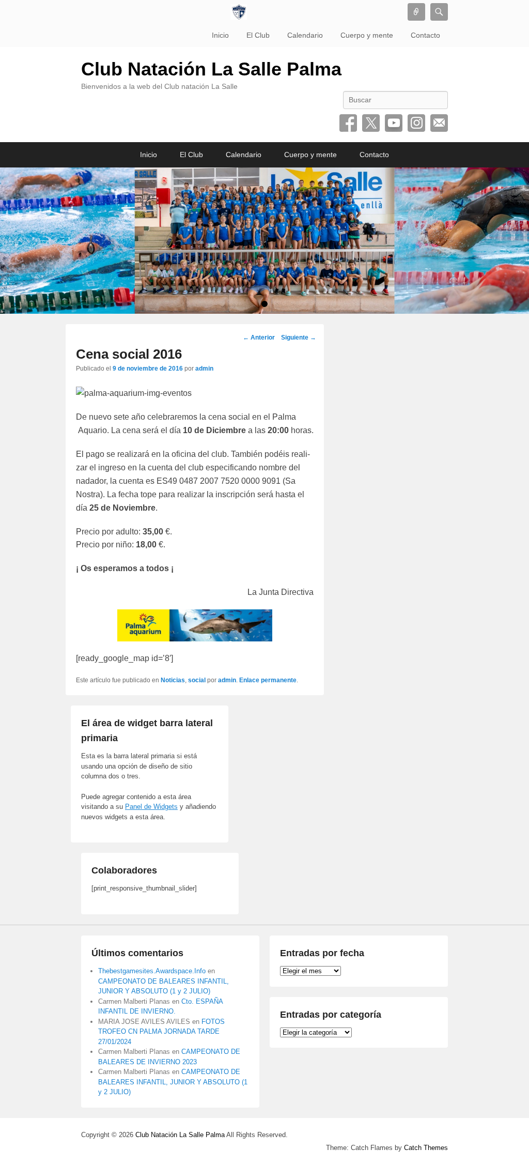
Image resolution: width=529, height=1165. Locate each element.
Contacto (425, 35)
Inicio (220, 35)
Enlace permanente (268, 680)
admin (204, 368)
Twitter (371, 123)
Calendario (305, 35)
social (197, 680)
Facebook (348, 123)
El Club (258, 35)
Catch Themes (426, 1148)
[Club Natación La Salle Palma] (238, 12)
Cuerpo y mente (366, 35)
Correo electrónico (439, 123)
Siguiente (298, 337)
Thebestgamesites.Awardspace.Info (152, 971)
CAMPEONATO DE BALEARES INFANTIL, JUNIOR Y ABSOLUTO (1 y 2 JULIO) (172, 1082)
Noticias (173, 680)
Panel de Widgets (151, 806)
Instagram (416, 123)
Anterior (259, 337)
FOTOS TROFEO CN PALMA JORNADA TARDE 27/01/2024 (161, 1032)
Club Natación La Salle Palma (211, 69)
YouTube (393, 123)
